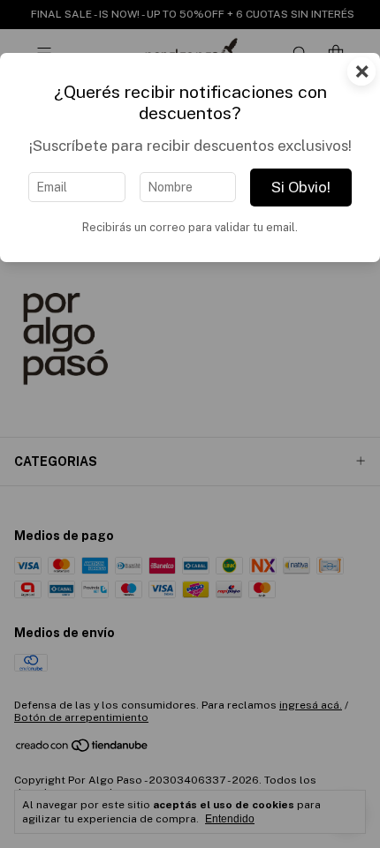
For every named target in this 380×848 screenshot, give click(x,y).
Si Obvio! (301, 187)
